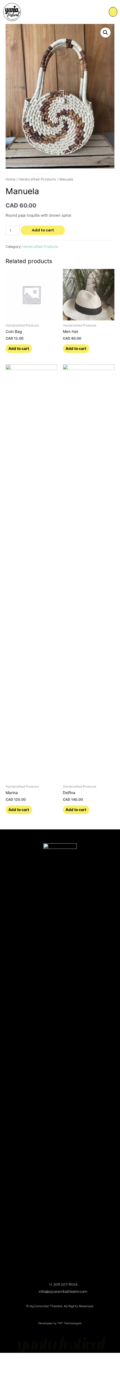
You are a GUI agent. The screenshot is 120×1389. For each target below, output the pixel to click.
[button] (113, 12)
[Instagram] (68, 1271)
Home (10, 179)
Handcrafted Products (37, 179)
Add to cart (43, 230)
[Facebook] (52, 1271)
